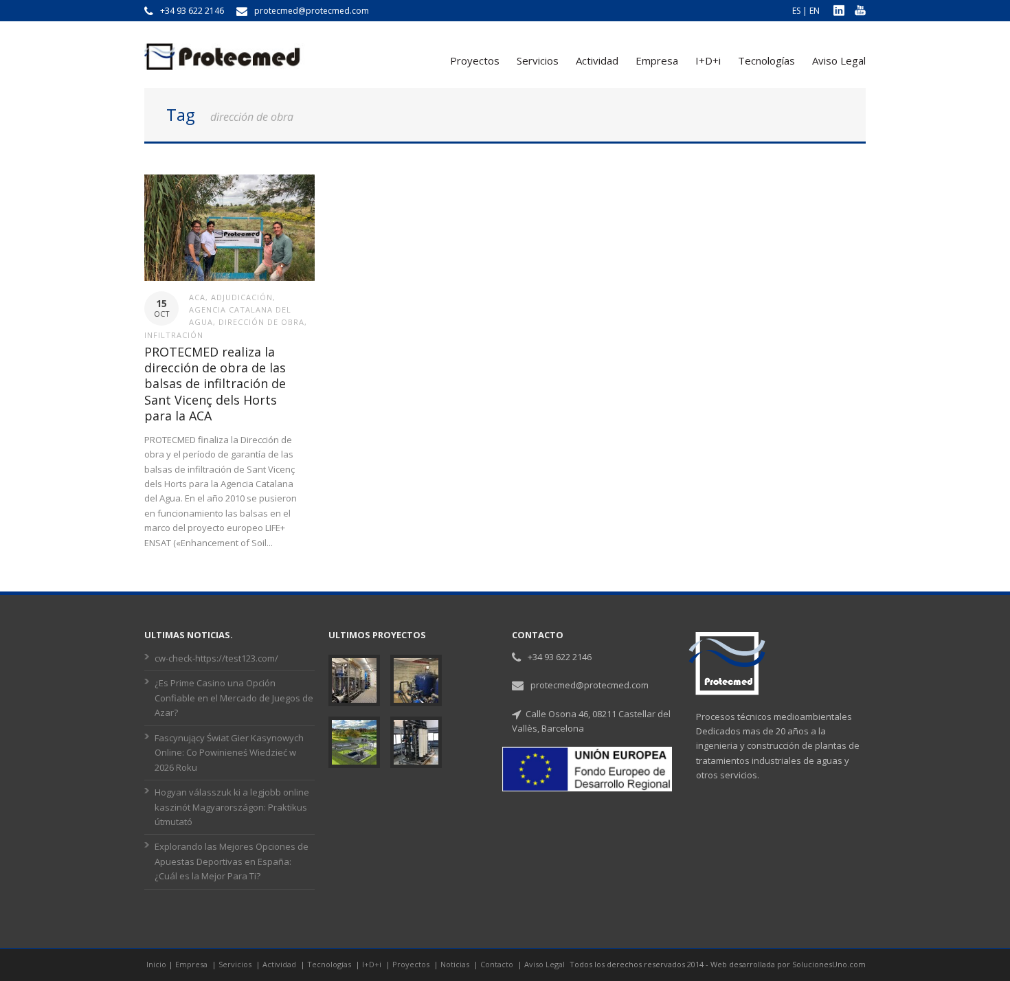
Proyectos (475, 60)
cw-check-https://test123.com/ (216, 658)
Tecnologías (766, 60)
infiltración (173, 335)
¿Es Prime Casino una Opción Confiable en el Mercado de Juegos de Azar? (234, 698)
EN (814, 10)
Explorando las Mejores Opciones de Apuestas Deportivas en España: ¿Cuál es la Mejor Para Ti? (231, 861)
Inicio (156, 964)
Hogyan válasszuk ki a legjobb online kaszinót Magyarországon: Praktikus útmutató (232, 807)
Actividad (597, 60)
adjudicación (242, 297)
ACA (197, 297)
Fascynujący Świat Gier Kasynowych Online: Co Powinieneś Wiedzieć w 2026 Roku (229, 753)
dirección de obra (261, 322)
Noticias (455, 964)
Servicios (538, 60)
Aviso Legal (839, 60)
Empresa (657, 60)
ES (796, 10)
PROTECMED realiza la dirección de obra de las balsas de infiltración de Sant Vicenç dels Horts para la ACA (215, 384)
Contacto (497, 964)
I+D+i (708, 60)
